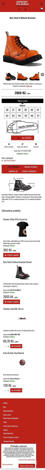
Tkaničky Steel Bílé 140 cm (13, 308)
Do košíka (26, 137)
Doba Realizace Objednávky (10, 418)
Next (42, 74)
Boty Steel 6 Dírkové (9, 160)
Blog (4, 407)
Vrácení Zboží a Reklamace (10, 426)
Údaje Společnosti (8, 433)
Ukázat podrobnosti (7, 464)
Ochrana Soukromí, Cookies (11, 437)
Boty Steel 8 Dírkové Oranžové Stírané (17, 262)
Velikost (5, 430)
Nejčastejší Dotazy (8, 411)
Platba (5, 422)
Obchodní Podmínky (8, 441)
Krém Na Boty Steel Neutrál (13, 353)
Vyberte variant (12, 255)
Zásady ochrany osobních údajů (27, 460)
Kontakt (5, 403)
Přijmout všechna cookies (27, 466)
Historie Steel (7, 415)
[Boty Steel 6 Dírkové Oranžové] (22, 44)
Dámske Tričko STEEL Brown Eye (15, 219)
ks (8, 346)
